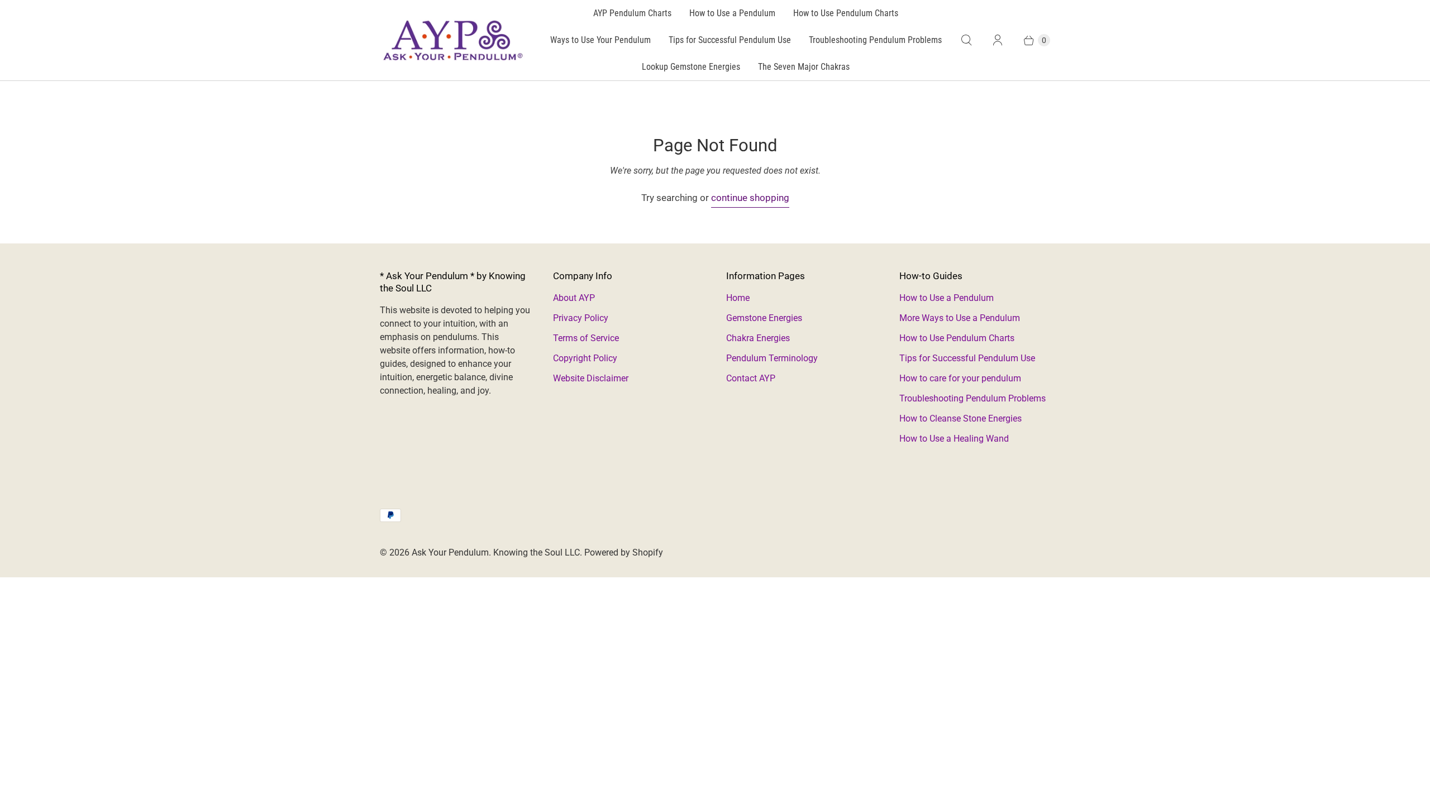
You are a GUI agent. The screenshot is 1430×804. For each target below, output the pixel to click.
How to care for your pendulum (960, 378)
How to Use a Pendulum (732, 13)
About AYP (574, 298)
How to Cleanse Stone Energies (960, 418)
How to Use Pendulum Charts (845, 13)
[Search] (966, 40)
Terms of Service (586, 338)
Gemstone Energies (764, 318)
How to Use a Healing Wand (954, 438)
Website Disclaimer (590, 378)
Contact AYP (750, 378)
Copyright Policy (585, 358)
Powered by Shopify (623, 552)
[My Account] (997, 40)
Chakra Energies (758, 338)
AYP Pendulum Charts (632, 13)
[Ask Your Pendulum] (452, 40)
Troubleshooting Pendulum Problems (875, 40)
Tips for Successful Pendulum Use (730, 40)
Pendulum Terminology (772, 358)
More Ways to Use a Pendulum (959, 318)
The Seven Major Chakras (804, 66)
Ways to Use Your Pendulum (600, 40)
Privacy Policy (580, 318)
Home (738, 298)
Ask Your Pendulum (450, 552)
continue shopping (750, 197)
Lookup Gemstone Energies (691, 66)
